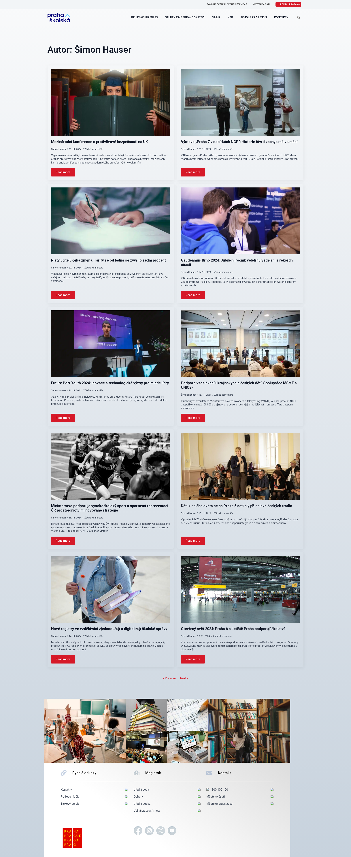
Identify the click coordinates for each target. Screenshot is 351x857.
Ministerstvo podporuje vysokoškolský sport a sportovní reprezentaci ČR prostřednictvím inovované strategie (109, 508)
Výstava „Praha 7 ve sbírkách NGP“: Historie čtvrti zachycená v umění (239, 142)
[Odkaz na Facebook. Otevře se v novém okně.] (138, 831)
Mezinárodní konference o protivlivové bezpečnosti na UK (99, 142)
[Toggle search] (298, 17)
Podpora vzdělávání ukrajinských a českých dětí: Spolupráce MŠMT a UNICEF (239, 385)
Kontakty (281, 17)
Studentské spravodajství (185, 17)
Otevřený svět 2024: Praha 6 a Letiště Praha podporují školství (233, 629)
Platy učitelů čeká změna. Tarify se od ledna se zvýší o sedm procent (108, 260)
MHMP (216, 17)
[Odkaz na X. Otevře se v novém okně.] (160, 831)
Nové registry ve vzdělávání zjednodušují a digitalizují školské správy (109, 629)
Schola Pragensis (253, 17)
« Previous (169, 678)
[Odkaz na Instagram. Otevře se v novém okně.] (149, 831)
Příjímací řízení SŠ (144, 17)
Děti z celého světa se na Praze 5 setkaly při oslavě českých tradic (236, 506)
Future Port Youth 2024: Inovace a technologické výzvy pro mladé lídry (110, 383)
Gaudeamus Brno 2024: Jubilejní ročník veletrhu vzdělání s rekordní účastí (237, 262)
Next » (184, 678)
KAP (230, 17)
